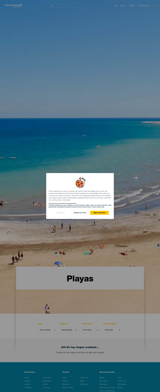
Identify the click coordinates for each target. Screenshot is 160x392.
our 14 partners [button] (70, 191)
